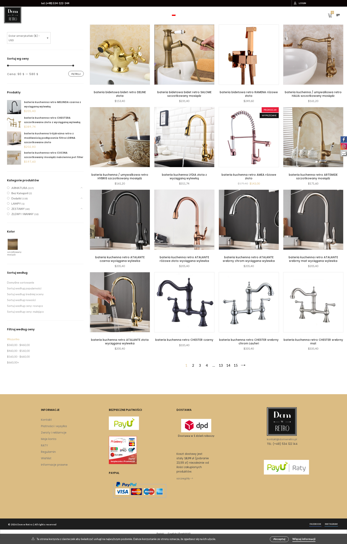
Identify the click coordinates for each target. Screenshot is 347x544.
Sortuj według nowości (21, 300)
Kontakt (46, 420)
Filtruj (76, 74)
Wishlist (46, 458)
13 (221, 365)
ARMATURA (19, 188)
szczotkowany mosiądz (12, 253)
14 (228, 365)
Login (302, 3)
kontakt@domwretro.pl (282, 439)
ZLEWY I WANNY (22, 214)
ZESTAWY (18, 208)
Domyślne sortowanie (20, 282)
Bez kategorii (19, 193)
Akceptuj (279, 539)
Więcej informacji (303, 539)
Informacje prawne (54, 465)
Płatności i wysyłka (54, 426)
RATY (44, 445)
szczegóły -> (185, 478)
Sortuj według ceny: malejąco (25, 311)
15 (236, 365)
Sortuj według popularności (24, 288)
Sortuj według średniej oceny (25, 294)
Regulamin (48, 452)
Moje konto (48, 439)
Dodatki (16, 198)
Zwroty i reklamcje (53, 433)
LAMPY (16, 203)
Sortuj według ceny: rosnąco (25, 305)
